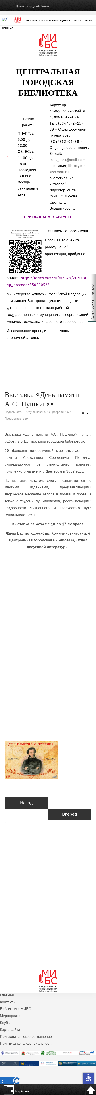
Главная (7, 995)
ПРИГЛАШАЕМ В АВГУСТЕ (48, 217)
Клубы (5, 1023)
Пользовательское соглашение (26, 1036)
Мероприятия (11, 1016)
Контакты (7, 1002)
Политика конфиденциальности (26, 1043)
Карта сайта (10, 1029)
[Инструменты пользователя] (84, 413)
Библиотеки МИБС (15, 1009)
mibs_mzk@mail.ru (66, 160)
